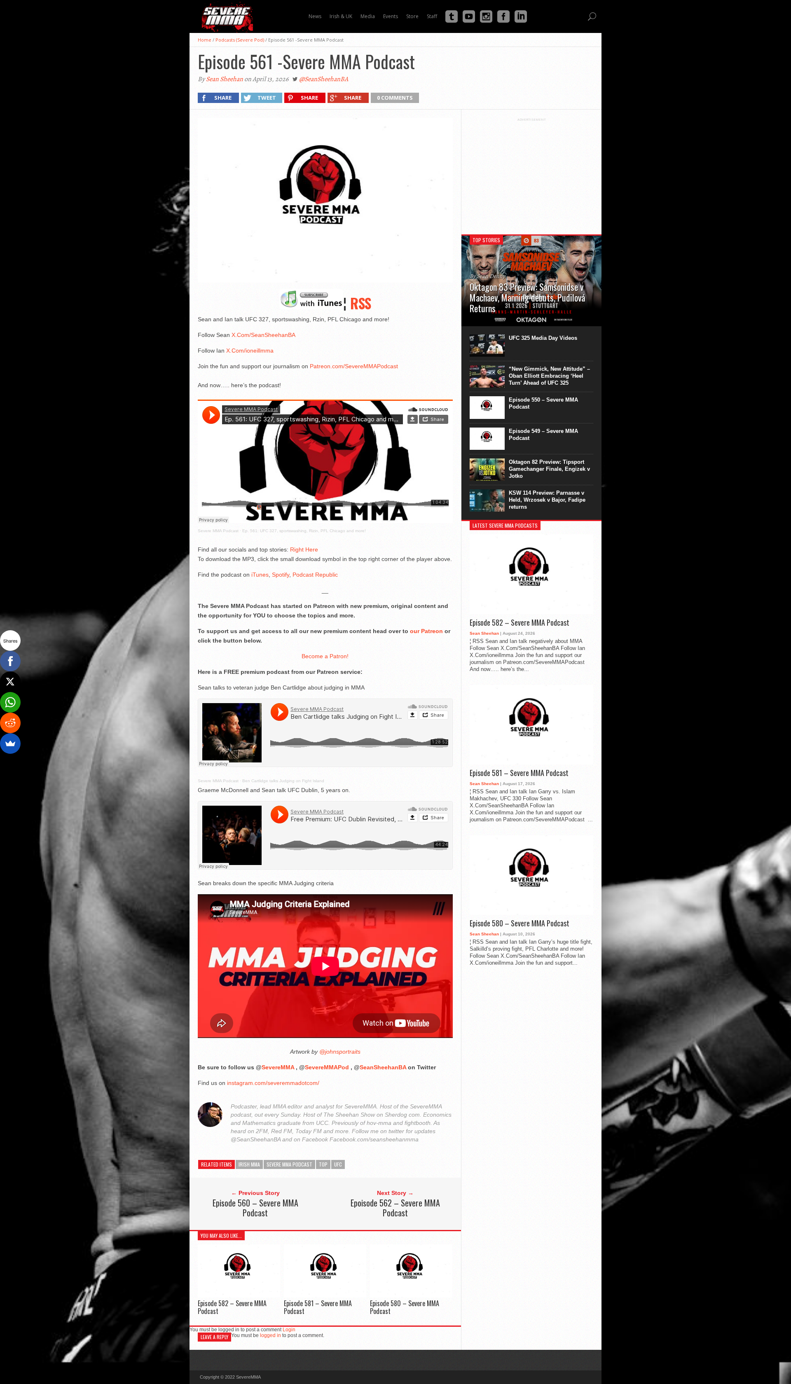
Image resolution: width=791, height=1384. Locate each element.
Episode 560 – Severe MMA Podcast (255, 1208)
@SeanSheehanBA (323, 79)
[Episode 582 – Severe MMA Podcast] (239, 1295)
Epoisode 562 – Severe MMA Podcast (395, 1208)
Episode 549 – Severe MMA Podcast (543, 434)
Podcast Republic (315, 574)
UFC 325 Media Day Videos (543, 338)
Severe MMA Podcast (218, 530)
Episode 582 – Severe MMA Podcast (232, 1307)
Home (204, 40)
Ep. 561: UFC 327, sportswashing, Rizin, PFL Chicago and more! (304, 530)
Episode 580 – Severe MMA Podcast (404, 1307)
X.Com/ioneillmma (250, 350)
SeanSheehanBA (383, 1067)
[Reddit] (10, 723)
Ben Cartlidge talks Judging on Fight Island (283, 780)
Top (323, 1164)
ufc (338, 1164)
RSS (360, 302)
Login (289, 1330)
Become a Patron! (325, 656)
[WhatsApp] (10, 702)
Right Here (304, 549)
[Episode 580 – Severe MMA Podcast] (411, 1295)
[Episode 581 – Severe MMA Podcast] (325, 1295)
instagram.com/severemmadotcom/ (273, 1083)
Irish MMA (249, 1164)
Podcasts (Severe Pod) (239, 40)
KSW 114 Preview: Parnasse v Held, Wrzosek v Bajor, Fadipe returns (547, 500)
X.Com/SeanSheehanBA (263, 335)
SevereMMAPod (327, 1067)
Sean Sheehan (224, 79)
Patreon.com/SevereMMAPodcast (354, 366)
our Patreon (426, 631)
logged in (270, 1335)
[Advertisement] (531, 173)
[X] (10, 681)
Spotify (280, 574)
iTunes (260, 574)
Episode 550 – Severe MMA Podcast (543, 403)
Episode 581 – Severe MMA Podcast (318, 1307)
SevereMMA (278, 1067)
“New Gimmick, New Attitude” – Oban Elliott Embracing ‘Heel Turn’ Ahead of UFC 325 (549, 376)
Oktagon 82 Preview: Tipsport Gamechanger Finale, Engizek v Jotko (549, 469)
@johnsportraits (339, 1051)
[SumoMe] (10, 743)
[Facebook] (10, 661)
